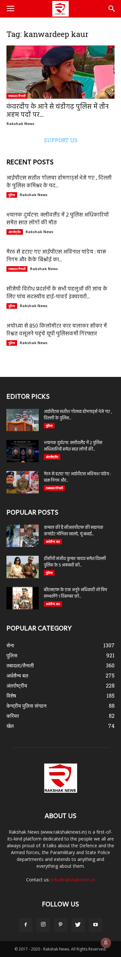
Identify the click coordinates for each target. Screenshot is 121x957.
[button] (112, 9)
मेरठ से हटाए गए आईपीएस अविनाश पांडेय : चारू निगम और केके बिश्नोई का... (56, 256)
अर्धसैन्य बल (53, 541)
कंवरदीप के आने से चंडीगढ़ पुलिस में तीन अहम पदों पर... (57, 111)
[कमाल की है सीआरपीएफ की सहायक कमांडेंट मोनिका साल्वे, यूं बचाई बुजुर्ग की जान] (22, 536)
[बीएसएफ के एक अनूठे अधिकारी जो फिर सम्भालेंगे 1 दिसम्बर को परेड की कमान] (22, 598)
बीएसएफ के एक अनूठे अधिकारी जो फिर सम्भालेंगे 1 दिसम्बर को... (75, 593)
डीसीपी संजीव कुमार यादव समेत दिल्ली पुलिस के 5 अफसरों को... (75, 562)
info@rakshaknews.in (73, 879)
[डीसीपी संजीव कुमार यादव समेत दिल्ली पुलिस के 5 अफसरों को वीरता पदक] (22, 567)
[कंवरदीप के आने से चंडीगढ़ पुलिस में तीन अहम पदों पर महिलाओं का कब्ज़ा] (60, 72)
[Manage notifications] (106, 943)
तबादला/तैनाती (16, 95)
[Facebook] (25, 924)
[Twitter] (78, 924)
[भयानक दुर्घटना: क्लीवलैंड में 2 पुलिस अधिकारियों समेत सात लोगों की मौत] (22, 451)
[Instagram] (43, 924)
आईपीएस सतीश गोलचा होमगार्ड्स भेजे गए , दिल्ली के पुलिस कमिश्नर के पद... (59, 182)
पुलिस (11, 195)
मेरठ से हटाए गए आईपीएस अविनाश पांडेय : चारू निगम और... (77, 477)
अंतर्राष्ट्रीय (14, 232)
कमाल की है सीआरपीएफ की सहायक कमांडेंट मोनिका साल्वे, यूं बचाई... (73, 531)
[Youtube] (95, 924)
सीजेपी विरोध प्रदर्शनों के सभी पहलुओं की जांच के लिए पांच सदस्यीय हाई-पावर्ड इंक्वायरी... (56, 293)
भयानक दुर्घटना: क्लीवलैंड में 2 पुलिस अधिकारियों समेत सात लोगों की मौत (57, 219)
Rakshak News (20, 123)
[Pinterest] (60, 924)
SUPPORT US (60, 140)
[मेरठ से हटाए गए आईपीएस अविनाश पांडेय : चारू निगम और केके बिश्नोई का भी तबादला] (22, 482)
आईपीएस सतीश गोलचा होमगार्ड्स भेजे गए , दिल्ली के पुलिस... (78, 415)
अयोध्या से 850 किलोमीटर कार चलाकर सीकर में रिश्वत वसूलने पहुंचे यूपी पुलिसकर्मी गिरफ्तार (56, 330)
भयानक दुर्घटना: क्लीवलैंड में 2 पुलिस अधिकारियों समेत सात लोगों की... (73, 446)
